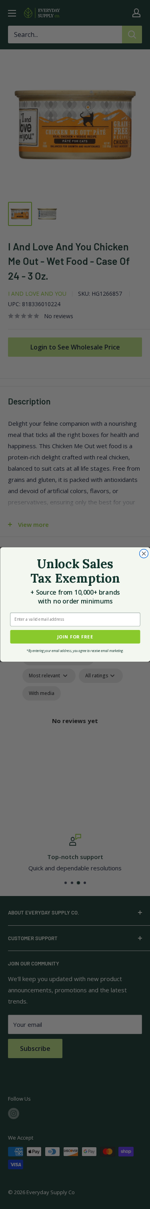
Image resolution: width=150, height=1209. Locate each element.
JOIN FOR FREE (75, 637)
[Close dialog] (143, 553)
